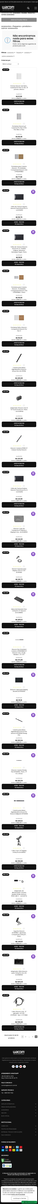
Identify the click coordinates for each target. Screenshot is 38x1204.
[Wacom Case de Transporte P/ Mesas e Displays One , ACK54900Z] (19, 518)
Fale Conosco (6, 1135)
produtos (27, 52)
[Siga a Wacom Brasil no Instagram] (13, 1066)
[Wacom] (8, 8)
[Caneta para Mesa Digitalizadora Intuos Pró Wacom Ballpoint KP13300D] (19, 800)
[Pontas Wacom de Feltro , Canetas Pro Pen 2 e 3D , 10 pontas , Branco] (19, 76)
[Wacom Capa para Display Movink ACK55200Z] (19, 679)
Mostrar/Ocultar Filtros (19, 20)
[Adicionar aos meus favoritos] (24, 84)
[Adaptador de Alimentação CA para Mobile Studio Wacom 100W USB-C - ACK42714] (19, 881)
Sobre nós (4, 1126)
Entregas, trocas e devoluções (11, 1132)
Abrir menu (36, 8)
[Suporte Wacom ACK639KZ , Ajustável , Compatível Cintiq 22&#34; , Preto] (19, 921)
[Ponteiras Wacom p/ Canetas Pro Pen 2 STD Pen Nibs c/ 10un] (19, 116)
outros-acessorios (7, 56)
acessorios (10, 52)
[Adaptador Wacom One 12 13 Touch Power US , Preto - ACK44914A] (19, 398)
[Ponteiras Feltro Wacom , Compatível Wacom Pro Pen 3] (19, 317)
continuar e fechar (19, 1198)
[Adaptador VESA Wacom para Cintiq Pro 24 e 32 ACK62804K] (19, 961)
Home (10, 13)
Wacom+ (4, 1113)
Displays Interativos (7, 1104)
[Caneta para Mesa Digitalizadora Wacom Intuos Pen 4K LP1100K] (19, 357)
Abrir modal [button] (28, 8)
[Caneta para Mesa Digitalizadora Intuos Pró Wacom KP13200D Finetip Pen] (19, 720)
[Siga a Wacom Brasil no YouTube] (20, 1066)
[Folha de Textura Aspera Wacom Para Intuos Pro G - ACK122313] (19, 196)
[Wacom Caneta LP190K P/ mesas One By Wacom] (19, 438)
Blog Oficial (5, 1116)
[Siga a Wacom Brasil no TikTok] (24, 1066)
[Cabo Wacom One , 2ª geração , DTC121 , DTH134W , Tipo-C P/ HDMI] (19, 1001)
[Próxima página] (36, 1036)
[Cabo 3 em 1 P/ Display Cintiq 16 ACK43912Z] (19, 840)
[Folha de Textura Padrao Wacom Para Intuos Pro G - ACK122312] (19, 478)
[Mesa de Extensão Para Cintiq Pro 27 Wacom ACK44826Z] (19, 599)
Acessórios (5, 1110)
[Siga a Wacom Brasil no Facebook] (17, 1066)
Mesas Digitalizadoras (8, 1107)
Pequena (19, 52)
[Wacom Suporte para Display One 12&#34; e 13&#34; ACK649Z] (19, 559)
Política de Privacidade (8, 1129)
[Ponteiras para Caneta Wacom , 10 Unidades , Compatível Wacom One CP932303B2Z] (19, 156)
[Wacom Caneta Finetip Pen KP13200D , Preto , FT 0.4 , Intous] (19, 760)
